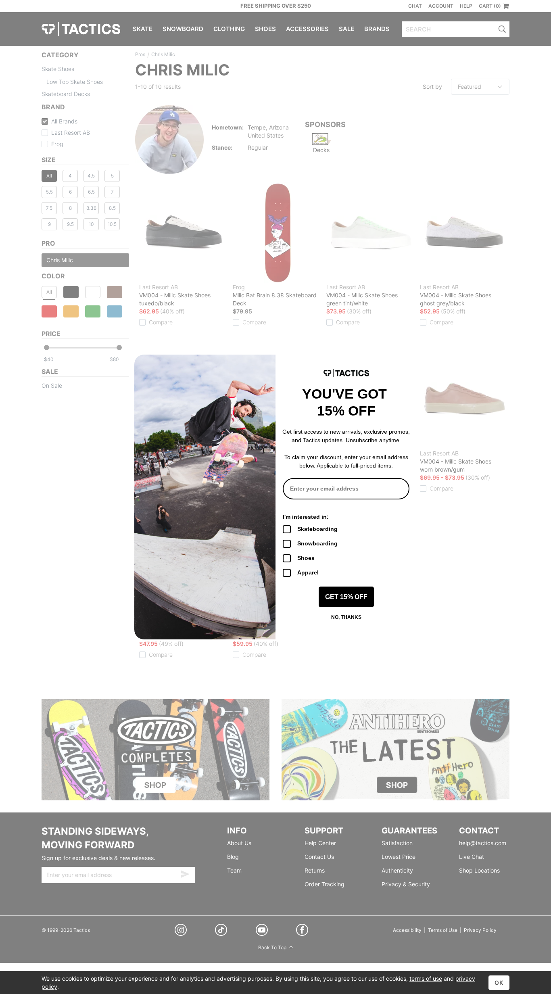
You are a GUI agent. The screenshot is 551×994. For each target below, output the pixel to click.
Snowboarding (317, 543)
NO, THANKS (346, 617)
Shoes (306, 558)
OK (499, 982)
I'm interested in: (306, 517)
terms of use (425, 978)
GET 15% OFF (346, 596)
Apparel (308, 572)
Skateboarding (317, 529)
